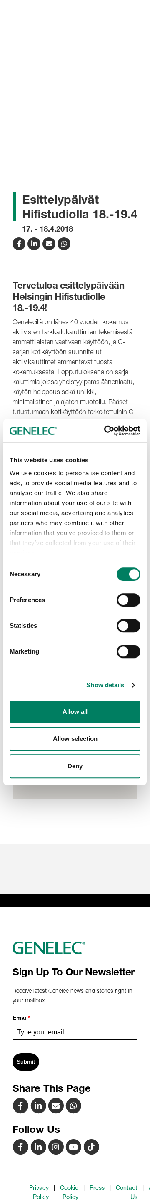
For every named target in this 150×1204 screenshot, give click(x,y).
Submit (26, 1061)
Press (97, 1188)
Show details (105, 684)
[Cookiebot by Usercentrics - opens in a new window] (105, 430)
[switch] (128, 600)
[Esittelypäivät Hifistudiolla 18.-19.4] (50, 243)
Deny (75, 766)
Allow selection (75, 738)
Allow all (75, 711)
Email (21, 1017)
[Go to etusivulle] (75, 948)
